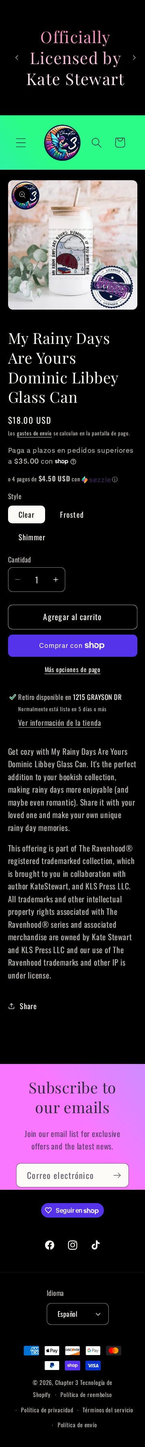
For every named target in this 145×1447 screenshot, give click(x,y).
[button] (20, 142)
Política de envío (77, 1424)
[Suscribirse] (117, 1175)
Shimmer (32, 536)
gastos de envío (34, 433)
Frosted (72, 514)
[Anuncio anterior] (17, 58)
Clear (27, 514)
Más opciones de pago (73, 669)
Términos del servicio (108, 1409)
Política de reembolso (86, 1394)
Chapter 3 (67, 1382)
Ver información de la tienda (59, 722)
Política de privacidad (47, 1409)
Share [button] (28, 1005)
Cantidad (19, 559)
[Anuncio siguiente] (134, 58)
